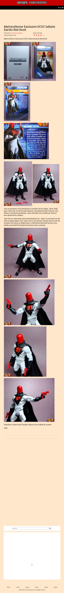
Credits (46, 587)
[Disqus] (32, 461)
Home (8, 587)
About (18, 587)
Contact (55, 587)
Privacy (27, 587)
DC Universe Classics (16, 33)
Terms (36, 587)
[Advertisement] (32, 20)
